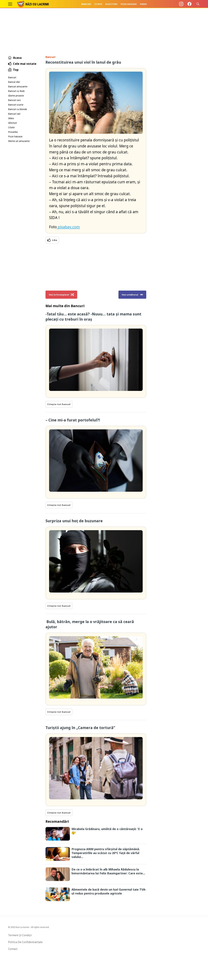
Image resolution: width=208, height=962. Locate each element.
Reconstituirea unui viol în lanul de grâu (83, 62)
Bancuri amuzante (17, 86)
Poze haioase (129, 4)
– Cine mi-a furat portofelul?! (73, 420)
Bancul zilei (14, 81)
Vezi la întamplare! (59, 294)
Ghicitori (111, 4)
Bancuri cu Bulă (16, 91)
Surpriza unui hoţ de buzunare (74, 520)
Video (143, 4)
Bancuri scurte (15, 104)
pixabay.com (68, 226)
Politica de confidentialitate (25, 942)
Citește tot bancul (59, 404)
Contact (12, 949)
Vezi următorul (130, 294)
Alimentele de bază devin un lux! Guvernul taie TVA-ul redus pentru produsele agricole (109, 891)
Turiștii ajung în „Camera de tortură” (80, 727)
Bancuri (86, 4)
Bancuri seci (14, 100)
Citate (98, 4)
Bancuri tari (14, 113)
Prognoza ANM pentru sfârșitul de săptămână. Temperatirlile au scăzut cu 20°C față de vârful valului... (106, 853)
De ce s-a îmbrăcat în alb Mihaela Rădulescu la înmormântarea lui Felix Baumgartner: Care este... (108, 871)
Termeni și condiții (20, 935)
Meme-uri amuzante (19, 141)
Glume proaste (16, 95)
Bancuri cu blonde (17, 109)
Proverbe (13, 131)
